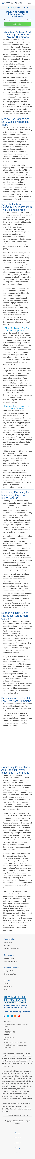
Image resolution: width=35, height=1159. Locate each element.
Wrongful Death (9, 971)
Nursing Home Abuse (10, 974)
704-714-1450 (23, 7)
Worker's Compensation (11, 948)
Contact (17, 1133)
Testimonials (8, 986)
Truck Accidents (9, 958)
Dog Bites (7, 945)
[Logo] (12, 3)
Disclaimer (17, 1153)
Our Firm (7, 980)
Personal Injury (9, 939)
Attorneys (7, 983)
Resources (17, 1138)
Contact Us (7, 990)
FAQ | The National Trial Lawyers (17, 1115)
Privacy (17, 1148)
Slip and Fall (8, 942)
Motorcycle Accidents (10, 961)
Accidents (17, 1143)
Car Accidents (9, 955)
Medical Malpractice (11, 968)
